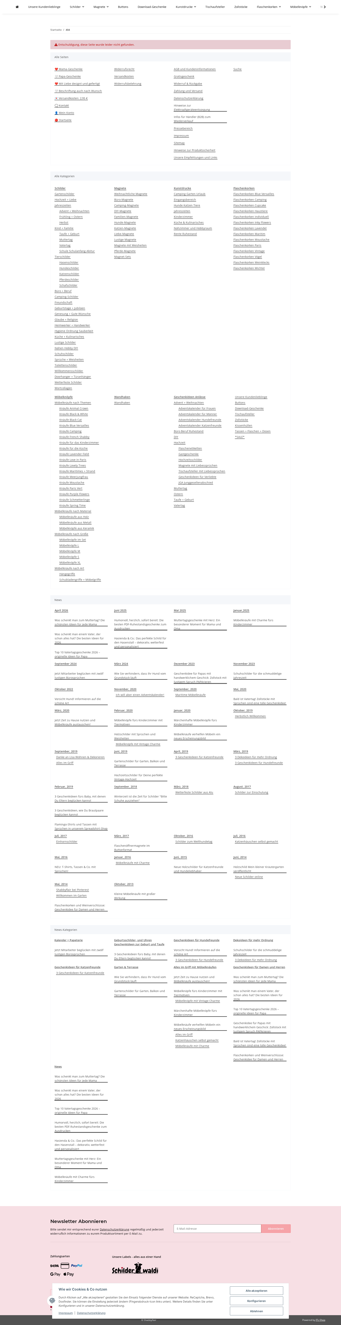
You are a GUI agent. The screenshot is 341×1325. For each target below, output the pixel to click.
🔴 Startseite (63, 120)
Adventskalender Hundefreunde (200, 420)
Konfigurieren (256, 1301)
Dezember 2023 (184, 664)
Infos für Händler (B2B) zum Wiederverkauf (192, 119)
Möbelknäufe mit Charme (133, 863)
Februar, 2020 (123, 710)
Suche (237, 69)
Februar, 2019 (64, 786)
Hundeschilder (69, 268)
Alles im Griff (64, 763)
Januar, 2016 (122, 857)
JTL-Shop (320, 1320)
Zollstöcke (241, 420)
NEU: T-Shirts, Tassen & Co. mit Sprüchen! (75, 869)
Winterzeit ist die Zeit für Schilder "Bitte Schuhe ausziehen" (140, 798)
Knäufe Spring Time (72, 505)
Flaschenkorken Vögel (247, 257)
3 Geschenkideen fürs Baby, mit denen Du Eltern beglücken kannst (80, 798)
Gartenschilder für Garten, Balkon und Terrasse (139, 763)
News (58, 1066)
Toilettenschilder (66, 365)
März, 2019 (240, 751)
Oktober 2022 (64, 689)
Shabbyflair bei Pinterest (72, 890)
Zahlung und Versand (188, 91)
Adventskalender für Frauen (197, 408)
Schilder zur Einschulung (251, 792)
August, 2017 (242, 786)
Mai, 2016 (61, 857)
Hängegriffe (67, 574)
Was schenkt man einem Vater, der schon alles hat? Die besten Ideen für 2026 (79, 638)
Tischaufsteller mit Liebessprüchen (202, 471)
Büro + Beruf (63, 291)
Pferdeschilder (69, 279)
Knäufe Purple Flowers (74, 494)
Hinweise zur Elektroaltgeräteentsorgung (192, 107)
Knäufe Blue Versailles (74, 425)
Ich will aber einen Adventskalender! (140, 695)
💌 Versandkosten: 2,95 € (71, 98)
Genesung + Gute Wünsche (73, 314)
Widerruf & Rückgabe (188, 83)
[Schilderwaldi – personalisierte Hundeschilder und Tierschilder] (135, 1268)
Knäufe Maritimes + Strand (77, 471)
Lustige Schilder (65, 342)
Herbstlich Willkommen (250, 716)
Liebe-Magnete (124, 234)
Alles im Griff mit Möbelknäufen (195, 967)
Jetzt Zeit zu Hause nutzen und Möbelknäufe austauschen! (75, 722)
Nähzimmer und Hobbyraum (193, 228)
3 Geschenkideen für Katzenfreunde (199, 757)
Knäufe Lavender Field (74, 454)
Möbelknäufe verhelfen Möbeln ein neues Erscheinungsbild (197, 736)
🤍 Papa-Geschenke (68, 76)
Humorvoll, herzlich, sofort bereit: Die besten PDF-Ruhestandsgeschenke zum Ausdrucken (140, 624)
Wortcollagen (63, 388)
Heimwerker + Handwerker (72, 325)
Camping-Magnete (126, 205)
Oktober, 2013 (123, 884)
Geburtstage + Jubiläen (70, 308)
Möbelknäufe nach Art (69, 568)
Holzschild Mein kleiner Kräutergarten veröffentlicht (258, 869)
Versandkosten (124, 76)
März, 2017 (121, 836)
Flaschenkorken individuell (251, 217)
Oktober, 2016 (183, 836)
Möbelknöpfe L (69, 545)
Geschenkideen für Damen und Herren (259, 967)
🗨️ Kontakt (62, 105)
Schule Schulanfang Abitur (77, 251)
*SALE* (240, 437)
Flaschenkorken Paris (247, 245)
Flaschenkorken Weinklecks (251, 262)
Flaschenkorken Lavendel (250, 228)
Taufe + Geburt (69, 234)
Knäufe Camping (70, 431)
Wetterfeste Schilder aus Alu (194, 792)
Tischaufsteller (245, 414)
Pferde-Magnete (125, 251)
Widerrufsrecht (124, 69)
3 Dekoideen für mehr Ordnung (256, 757)
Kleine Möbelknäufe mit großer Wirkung (135, 896)
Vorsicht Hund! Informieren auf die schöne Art (78, 701)
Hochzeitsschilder (190, 460)
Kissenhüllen (243, 425)
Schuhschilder (64, 354)
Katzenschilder (69, 274)
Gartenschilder (64, 194)
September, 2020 (185, 689)
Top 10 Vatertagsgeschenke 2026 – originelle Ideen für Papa (77, 654)
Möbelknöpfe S (69, 557)
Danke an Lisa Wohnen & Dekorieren (80, 757)
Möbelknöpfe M (69, 551)
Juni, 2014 (239, 857)
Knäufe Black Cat (70, 420)
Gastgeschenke (189, 454)
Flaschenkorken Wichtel (249, 268)
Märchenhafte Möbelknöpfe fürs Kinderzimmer (195, 722)
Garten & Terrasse (126, 967)
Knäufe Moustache (71, 482)
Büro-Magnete (123, 199)
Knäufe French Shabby (74, 437)
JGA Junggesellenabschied (196, 482)
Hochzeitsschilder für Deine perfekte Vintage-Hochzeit (138, 777)
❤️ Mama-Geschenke (68, 69)
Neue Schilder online (249, 877)
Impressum (181, 135)
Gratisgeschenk (184, 76)
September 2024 (66, 664)
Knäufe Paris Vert (70, 488)
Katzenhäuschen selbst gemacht (256, 841)
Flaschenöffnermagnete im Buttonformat (132, 848)
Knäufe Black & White (73, 414)
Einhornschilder (66, 841)
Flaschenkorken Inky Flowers (252, 222)
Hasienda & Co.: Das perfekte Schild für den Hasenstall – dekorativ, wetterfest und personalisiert (140, 642)
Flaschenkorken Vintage (249, 251)
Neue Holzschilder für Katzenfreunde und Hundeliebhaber (198, 869)
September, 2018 (125, 786)
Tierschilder (62, 257)
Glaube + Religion (66, 319)
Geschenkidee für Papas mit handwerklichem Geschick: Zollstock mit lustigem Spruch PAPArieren (200, 678)
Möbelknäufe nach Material (73, 511)
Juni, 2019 (120, 751)
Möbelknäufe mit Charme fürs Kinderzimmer (253, 622)
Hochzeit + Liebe (65, 199)
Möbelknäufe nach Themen (73, 402)
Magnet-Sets (122, 257)
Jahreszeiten (63, 205)
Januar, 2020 (182, 710)
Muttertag (66, 239)
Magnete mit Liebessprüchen (198, 465)
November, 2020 (125, 689)
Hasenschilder (68, 262)
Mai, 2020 (239, 689)
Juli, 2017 (61, 836)
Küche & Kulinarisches (189, 222)
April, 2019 (181, 751)
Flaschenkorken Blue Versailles (253, 194)
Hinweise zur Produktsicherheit (194, 150)
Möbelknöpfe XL (70, 562)
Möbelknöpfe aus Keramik (76, 528)
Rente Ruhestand (185, 234)
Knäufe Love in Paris (72, 460)
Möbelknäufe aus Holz (74, 517)
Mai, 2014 (61, 884)
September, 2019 (66, 751)
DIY (176, 437)
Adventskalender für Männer (198, 414)
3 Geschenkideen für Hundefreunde (259, 763)
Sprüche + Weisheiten (69, 359)
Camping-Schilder (66, 297)
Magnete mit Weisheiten (130, 245)
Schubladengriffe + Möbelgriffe (80, 579)
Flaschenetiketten (190, 448)
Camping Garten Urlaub (189, 194)
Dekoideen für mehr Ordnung (253, 940)
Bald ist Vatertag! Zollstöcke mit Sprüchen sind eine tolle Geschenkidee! (259, 701)
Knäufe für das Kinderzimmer (79, 442)
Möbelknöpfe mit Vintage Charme (138, 744)
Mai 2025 (180, 610)
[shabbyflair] (17, 7)
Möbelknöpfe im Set (72, 539)
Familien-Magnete (126, 217)
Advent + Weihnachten (74, 211)
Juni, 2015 (180, 857)
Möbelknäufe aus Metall (75, 522)
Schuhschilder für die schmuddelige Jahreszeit (257, 676)
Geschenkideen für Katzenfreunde (77, 967)
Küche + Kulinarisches (69, 336)
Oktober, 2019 (243, 710)
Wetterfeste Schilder (68, 382)
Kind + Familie (64, 228)
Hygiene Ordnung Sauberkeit (74, 331)
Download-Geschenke (249, 408)
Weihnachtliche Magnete (130, 194)
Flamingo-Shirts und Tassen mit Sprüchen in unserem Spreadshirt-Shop (81, 826)
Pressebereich (183, 128)
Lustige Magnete (125, 239)
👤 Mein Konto (64, 113)
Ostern (178, 494)
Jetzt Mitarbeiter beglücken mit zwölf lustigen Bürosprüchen (79, 676)
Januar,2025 (241, 610)
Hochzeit (179, 442)
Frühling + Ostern (71, 217)
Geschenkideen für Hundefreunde (196, 940)
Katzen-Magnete (125, 228)
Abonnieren (276, 1228)
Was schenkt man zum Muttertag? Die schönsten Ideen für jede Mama (80, 622)
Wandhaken (122, 402)
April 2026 (61, 610)
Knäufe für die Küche (73, 448)
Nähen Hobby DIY (66, 348)
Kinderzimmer (183, 217)
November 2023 (244, 664)
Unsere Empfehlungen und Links (195, 157)
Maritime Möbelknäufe (190, 695)
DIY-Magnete (122, 211)
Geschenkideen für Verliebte (197, 477)
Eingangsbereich (185, 199)
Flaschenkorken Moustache (251, 239)
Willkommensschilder (69, 371)
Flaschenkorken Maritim (249, 234)
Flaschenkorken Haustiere (250, 211)
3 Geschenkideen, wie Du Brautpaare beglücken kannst (79, 812)
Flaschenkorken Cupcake (249, 205)
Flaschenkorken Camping (250, 199)
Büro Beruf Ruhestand (188, 431)
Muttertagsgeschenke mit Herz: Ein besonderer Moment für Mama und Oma (197, 624)
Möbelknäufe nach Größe (71, 534)
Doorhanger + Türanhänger (73, 376)
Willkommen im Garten (71, 895)
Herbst (63, 222)
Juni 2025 (120, 610)
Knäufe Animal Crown (73, 408)
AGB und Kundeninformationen (195, 69)
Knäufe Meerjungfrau (73, 477)
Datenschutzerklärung (188, 98)
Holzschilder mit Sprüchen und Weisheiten (135, 736)
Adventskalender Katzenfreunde (200, 425)
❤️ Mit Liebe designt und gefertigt (77, 83)
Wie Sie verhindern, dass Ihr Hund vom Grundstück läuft (140, 676)
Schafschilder (68, 285)
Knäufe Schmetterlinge (74, 500)
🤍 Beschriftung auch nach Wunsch (78, 91)
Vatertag (64, 245)
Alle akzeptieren (256, 1290)
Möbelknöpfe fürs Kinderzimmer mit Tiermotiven (138, 722)
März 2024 (121, 664)
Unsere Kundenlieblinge (251, 397)
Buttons (240, 402)
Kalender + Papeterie (68, 940)
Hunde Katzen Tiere (187, 205)
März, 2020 (62, 710)
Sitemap (179, 143)
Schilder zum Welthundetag (193, 841)
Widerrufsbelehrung (127, 83)
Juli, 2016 (239, 836)
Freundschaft (63, 302)
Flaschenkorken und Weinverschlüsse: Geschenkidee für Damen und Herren (80, 907)
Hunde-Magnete (125, 222)
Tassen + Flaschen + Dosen (253, 431)
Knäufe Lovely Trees (72, 465)
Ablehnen (256, 1311)
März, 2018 (181, 786)
